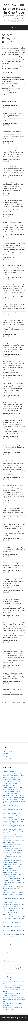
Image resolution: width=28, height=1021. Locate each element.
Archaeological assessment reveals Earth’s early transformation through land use (13, 831)
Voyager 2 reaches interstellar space (13, 787)
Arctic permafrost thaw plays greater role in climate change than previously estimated (13, 856)
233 (18, 702)
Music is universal (8, 817)
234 (20, 702)
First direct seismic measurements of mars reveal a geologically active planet (13, 936)
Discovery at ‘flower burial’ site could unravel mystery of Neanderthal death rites (14, 981)
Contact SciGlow (7, 751)
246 (24, 702)
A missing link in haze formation (12, 852)
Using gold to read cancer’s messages (13, 908)
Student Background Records (11, 758)
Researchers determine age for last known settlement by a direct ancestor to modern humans (13, 783)
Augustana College (7, 90)
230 (10, 702)
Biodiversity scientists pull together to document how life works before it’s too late (14, 999)
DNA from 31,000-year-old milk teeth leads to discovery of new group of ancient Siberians (13, 894)
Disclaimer (6, 753)
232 (15, 702)
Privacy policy (7, 756)
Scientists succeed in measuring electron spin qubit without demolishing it (12, 912)
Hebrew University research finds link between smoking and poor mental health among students (13, 821)
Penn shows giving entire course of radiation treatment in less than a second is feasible (12, 836)
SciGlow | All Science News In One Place (14, 9)
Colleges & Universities (9, 771)
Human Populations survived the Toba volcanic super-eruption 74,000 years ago (14, 918)
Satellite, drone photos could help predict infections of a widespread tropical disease (12, 866)
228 (5, 702)
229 (8, 702)
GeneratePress (16, 1018)
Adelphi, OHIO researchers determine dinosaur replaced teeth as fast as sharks (13, 888)
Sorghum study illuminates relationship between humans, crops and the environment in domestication (13, 795)
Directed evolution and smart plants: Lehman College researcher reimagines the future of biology (14, 801)
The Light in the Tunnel (9, 902)
